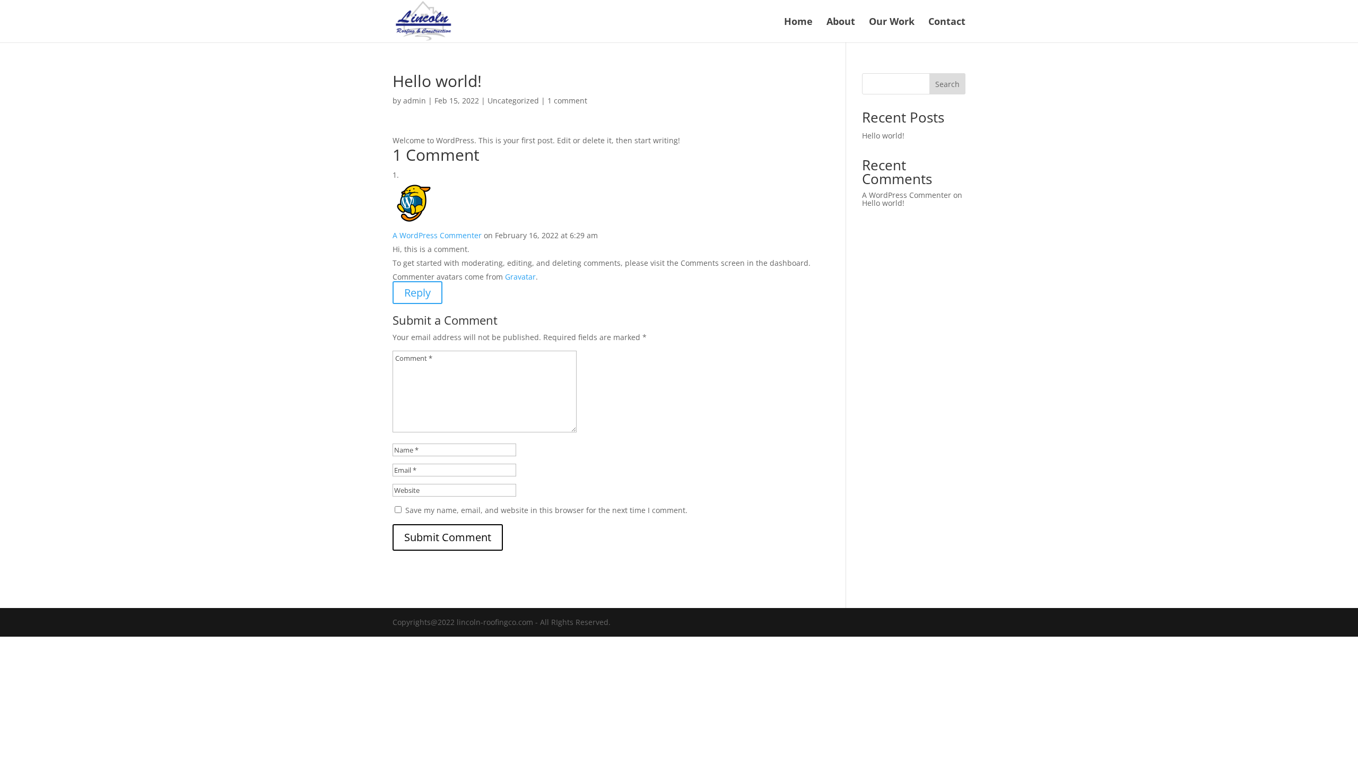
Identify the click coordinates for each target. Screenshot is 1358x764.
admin (414, 101)
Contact (946, 23)
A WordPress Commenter (437, 235)
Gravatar (520, 277)
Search (947, 84)
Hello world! (883, 136)
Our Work (892, 23)
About (840, 23)
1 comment (567, 101)
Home (798, 23)
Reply (417, 292)
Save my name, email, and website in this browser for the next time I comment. (546, 510)
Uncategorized (513, 101)
